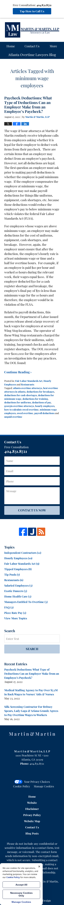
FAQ (8, 607)
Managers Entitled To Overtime (26, 602)
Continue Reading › (18, 372)
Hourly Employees (18, 558)
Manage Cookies (44, 786)
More (53, 46)
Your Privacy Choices (37, 781)
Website (32, 802)
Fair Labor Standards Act (28, 380)
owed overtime (25, 413)
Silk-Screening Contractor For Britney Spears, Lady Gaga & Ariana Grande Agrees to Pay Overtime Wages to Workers (31, 711)
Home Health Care (17, 596)
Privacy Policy (32, 815)
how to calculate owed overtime (21, 409)
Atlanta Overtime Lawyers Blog (32, 30)
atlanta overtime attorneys (27, 388)
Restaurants (27, 384)
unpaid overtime (13, 416)
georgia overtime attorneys (19, 406)
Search (32, 649)
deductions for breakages (40, 391)
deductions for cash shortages (20, 395)
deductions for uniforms (17, 402)
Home (10, 46)
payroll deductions (44, 413)
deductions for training (35, 398)
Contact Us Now (32, 510)
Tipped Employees (18, 569)
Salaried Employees (18, 585)
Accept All (21, 884)
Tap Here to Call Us (32, 11)
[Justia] (32, 532)
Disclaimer (32, 809)
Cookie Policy (21, 786)
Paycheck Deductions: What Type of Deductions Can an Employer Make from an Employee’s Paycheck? (28, 104)
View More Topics (15, 618)
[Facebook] (23, 532)
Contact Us (32, 46)
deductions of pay (41, 402)
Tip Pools (12, 574)
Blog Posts (32, 833)
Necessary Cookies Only (21, 894)
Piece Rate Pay (15, 613)
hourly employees (44, 406)
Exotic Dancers (15, 591)
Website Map (32, 821)
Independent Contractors (22, 552)
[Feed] (41, 532)
